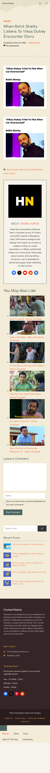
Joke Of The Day (10, 739)
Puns (25, 733)
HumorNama (8, 3)
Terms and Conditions (36, 718)
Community (28, 739)
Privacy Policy (20, 718)
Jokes (16, 733)
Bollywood (12, 169)
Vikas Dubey (9, 173)
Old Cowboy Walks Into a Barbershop (28, 544)
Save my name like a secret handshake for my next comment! (26, 503)
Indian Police (24, 169)
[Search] (42, 529)
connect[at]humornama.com (18, 651)
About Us (8, 718)
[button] (46, 3)
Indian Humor (34, 43)
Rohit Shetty (37, 169)
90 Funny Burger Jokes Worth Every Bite (29, 572)
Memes (7, 21)
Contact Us (25, 721)
